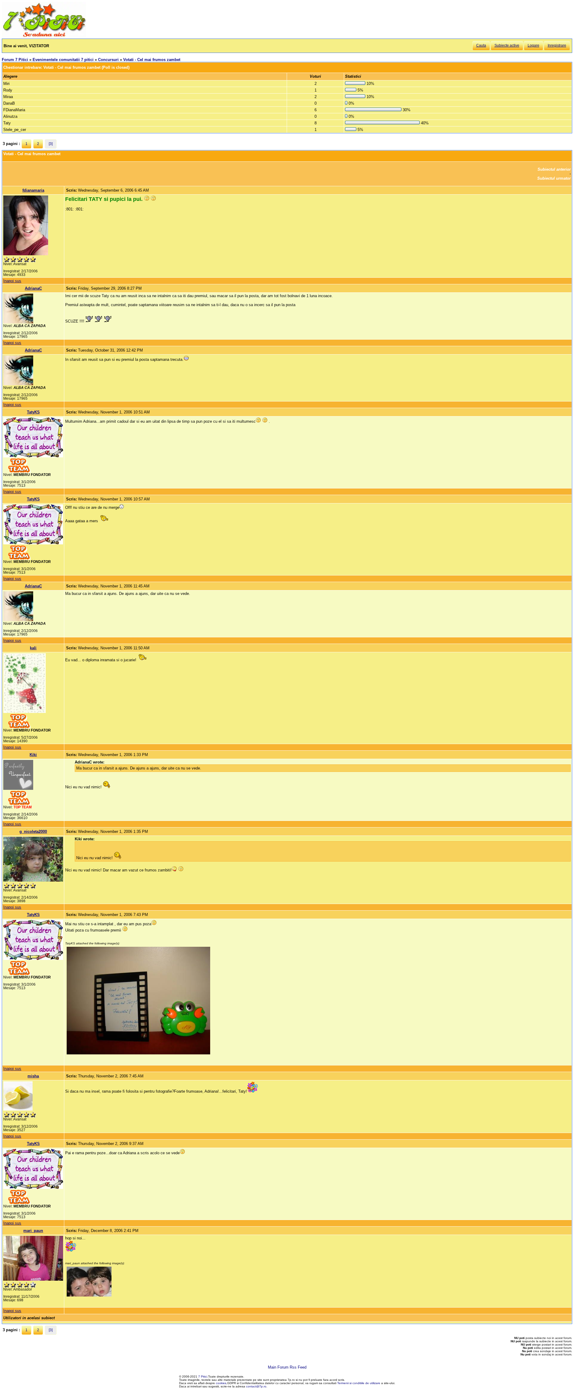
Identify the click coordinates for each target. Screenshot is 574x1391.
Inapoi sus (12, 281)
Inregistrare (557, 45)
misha (33, 1076)
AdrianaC (33, 288)
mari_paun (33, 1230)
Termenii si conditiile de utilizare (358, 1383)
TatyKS (33, 412)
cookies (221, 1383)
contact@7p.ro (256, 1386)
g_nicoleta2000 (33, 831)
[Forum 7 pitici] (44, 36)
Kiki (33, 754)
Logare (533, 45)
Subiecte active (506, 45)
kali (33, 648)
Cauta (481, 45)
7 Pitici (202, 1376)
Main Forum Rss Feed (287, 1367)
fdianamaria (33, 190)
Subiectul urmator (554, 178)
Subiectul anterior (554, 169)
